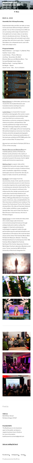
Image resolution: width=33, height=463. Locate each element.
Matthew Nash (7, 164)
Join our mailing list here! (10, 444)
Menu (17, 11)
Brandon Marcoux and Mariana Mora (13, 149)
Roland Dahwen (7, 101)
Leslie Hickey (6, 112)
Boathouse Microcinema (11, 3)
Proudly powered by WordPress (11, 459)
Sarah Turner (6, 218)
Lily (4, 143)
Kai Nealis (5, 179)
